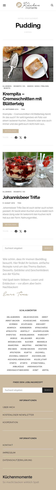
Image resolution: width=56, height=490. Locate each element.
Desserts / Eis (19, 86)
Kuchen (41, 338)
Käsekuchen (15, 342)
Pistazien (15, 352)
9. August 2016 (9, 203)
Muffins (27, 345)
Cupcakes (27, 324)
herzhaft (44, 335)
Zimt (36, 370)
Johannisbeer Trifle (21, 197)
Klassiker (27, 338)
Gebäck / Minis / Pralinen (38, 86)
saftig (28, 352)
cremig (14, 324)
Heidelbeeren (27, 335)
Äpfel (46, 370)
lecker (29, 342)
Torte (24, 363)
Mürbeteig (41, 345)
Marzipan (13, 345)
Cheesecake (30, 321)
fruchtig (12, 331)
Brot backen (13, 321)
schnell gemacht (19, 356)
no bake (13, 349)
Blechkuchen (31, 317)
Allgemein (7, 86)
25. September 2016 (10, 109)
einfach (12, 328)
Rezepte (7, 88)
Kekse (14, 338)
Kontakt (8, 445)
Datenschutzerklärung (17, 460)
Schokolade (39, 356)
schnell (41, 352)
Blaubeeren (14, 317)
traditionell (38, 363)
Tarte (14, 363)
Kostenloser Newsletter (18, 415)
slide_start (41, 359)
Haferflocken (42, 331)
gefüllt (25, 331)
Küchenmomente (17, 477)
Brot (45, 317)
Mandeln (42, 342)
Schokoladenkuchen (19, 359)
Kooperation (10, 422)
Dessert (41, 324)
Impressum (9, 453)
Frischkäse (42, 328)
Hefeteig (11, 335)
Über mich (9, 407)
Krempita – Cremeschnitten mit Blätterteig (22, 98)
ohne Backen (28, 349)
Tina (23, 109)
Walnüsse (19, 367)
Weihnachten (35, 367)
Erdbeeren (26, 328)
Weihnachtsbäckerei (18, 370)
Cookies (45, 321)
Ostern (43, 349)
